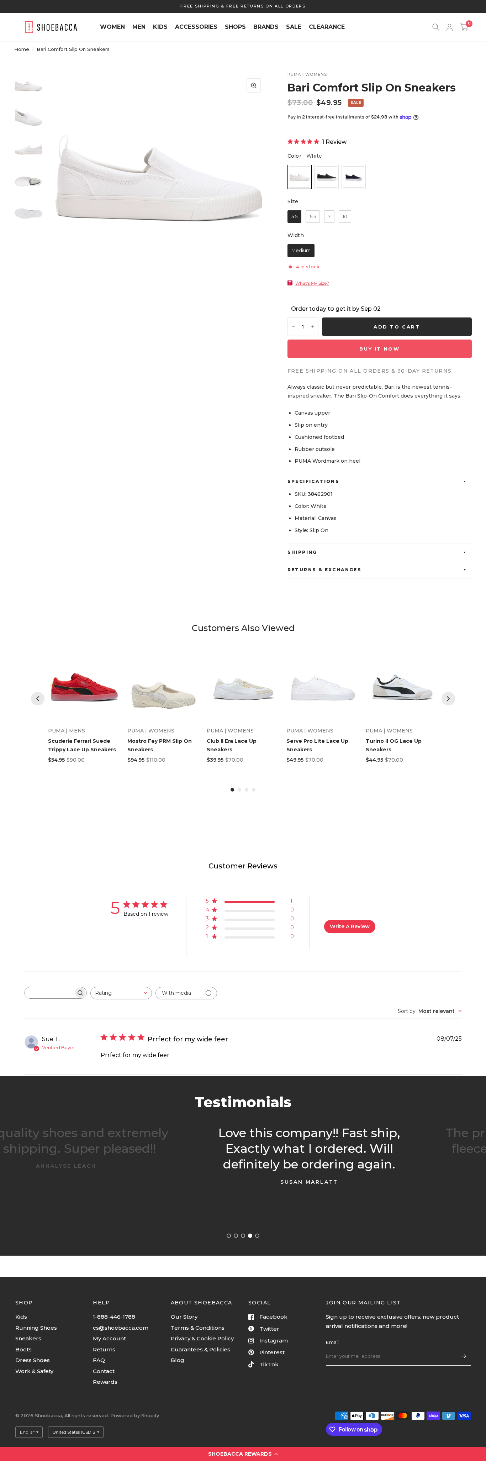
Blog (177, 1360)
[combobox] (121, 993)
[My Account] (449, 27)
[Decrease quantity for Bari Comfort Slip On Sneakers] (293, 327)
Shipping (302, 552)
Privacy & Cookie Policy (202, 1338)
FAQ (99, 1360)
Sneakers (28, 1338)
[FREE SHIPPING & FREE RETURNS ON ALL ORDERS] (242, 6)
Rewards (105, 1381)
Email (332, 1342)
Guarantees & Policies (200, 1349)
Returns (104, 1349)
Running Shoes (36, 1327)
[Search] (436, 27)
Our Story (184, 1316)
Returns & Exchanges (324, 569)
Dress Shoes (32, 1360)
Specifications (313, 481)
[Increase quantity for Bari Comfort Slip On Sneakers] (312, 327)
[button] (243, 1454)
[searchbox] (49, 992)
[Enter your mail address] (463, 1356)
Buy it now (379, 349)
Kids (21, 1316)
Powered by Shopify (134, 1415)
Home (21, 49)
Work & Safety (34, 1371)
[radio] (299, 177)
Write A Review (350, 926)
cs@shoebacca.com (120, 1327)
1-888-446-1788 (114, 1316)
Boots (23, 1349)
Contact (104, 1371)
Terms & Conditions (197, 1327)
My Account (109, 1338)
